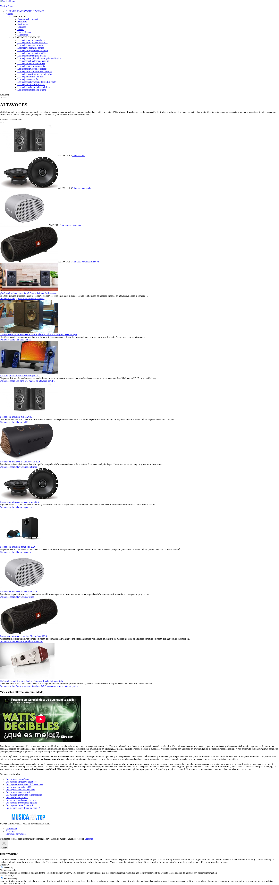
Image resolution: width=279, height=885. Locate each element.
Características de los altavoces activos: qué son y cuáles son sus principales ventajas (38, 334)
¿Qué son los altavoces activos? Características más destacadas (28, 293)
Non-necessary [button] (7, 875)
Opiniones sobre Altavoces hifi (14, 422)
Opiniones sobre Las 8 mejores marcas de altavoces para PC (27, 381)
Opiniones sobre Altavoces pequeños (17, 597)
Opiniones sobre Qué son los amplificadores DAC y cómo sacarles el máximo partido (39, 686)
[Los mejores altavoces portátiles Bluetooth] (29, 261)
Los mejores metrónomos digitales (21, 802)
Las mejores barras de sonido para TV (23, 808)
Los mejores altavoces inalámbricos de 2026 (20, 461)
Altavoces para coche (81, 188)
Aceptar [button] (80, 839)
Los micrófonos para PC (17, 797)
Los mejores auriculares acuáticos (21, 781)
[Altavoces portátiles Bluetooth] (29, 633)
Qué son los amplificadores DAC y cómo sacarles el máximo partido (31, 681)
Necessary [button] (4, 864)
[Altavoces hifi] (29, 414)
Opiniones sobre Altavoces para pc (16, 552)
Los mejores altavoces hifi (18, 792)
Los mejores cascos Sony (17, 779)
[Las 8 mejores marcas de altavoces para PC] (29, 373)
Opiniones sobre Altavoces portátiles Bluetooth (21, 641)
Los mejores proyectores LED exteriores (24, 784)
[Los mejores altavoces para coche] (29, 188)
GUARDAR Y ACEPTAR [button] (12, 883)
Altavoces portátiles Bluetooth (85, 261)
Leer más (89, 839)
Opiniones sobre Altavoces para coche (17, 507)
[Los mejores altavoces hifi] (29, 155)
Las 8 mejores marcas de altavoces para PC (20, 375)
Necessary (8, 867)
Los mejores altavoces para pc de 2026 (17, 547)
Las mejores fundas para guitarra (21, 800)
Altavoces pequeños (71, 225)
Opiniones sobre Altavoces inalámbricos (18, 467)
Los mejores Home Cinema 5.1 (20, 805)
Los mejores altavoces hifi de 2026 (16, 417)
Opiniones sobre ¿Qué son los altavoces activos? (22, 298)
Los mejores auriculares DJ (18, 787)
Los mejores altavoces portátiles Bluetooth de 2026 (23, 636)
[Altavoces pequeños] (24, 589)
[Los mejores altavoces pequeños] (24, 225)
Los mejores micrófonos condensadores (24, 795)
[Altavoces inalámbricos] (26, 459)
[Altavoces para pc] (22, 544)
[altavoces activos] (29, 332)
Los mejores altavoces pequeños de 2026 (18, 591)
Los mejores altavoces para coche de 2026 (19, 502)
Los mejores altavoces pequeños (20, 789)
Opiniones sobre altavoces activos (15, 339)
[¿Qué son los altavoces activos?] (29, 290)
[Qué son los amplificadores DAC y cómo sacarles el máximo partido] (27, 678)
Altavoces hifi (78, 155)
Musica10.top (6, 6)
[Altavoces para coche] (29, 499)
